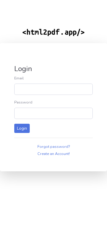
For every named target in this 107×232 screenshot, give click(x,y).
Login (22, 128)
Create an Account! (53, 153)
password (23, 102)
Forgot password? (53, 146)
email (19, 78)
